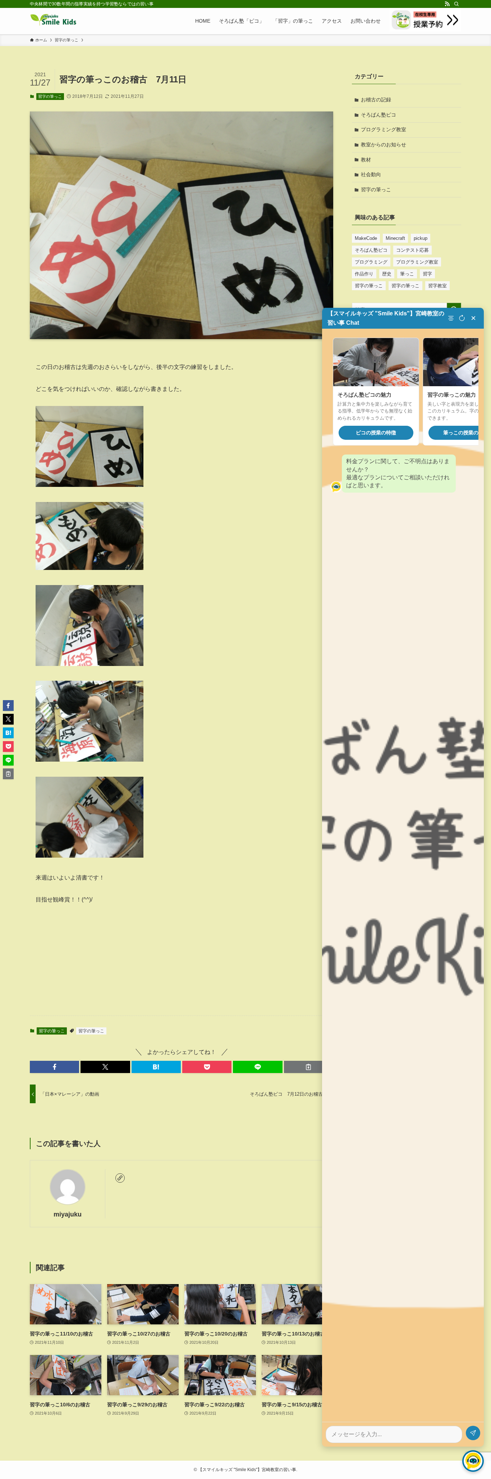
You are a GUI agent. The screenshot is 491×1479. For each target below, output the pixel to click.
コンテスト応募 (412, 250)
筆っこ (407, 274)
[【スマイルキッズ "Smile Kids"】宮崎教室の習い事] (53, 21)
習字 (427, 274)
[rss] (447, 4)
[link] (120, 1178)
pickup (420, 238)
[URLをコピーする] (308, 1067)
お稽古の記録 (376, 99)
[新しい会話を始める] (461, 318)
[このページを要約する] (451, 318)
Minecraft (395, 238)
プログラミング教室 (383, 129)
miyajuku (68, 1214)
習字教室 (437, 285)
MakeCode (366, 238)
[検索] (456, 4)
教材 (366, 160)
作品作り (364, 274)
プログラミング (371, 262)
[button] (54, 1067)
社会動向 (371, 174)
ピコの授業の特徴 (376, 433)
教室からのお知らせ (383, 144)
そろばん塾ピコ (378, 115)
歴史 (386, 274)
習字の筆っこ (50, 96)
